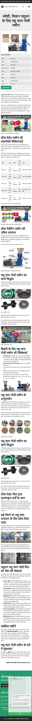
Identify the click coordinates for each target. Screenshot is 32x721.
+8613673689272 (8, 700)
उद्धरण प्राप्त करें (6, 87)
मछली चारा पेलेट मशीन (12, 631)
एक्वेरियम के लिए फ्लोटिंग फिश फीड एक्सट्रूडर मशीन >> (18, 662)
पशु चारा (9, 652)
